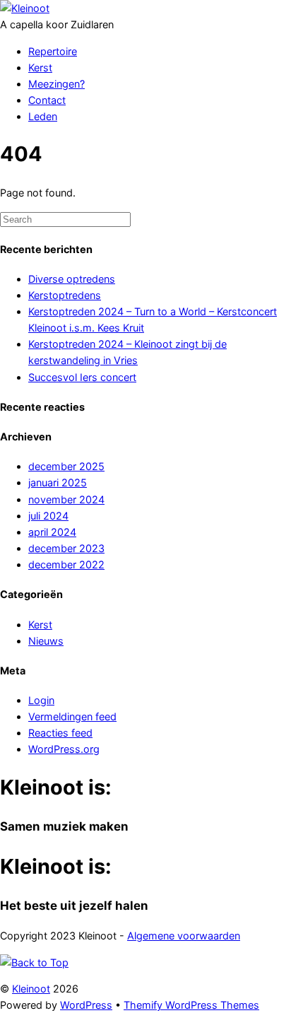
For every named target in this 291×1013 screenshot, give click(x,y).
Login (41, 700)
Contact (47, 100)
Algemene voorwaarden (183, 936)
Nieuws (46, 641)
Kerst (40, 68)
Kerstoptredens (64, 295)
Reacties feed (60, 733)
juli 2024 (48, 516)
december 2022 (66, 564)
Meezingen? (56, 84)
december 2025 (66, 466)
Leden (42, 116)
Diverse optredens (71, 279)
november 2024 (66, 499)
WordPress (86, 1005)
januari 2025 (57, 482)
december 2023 (66, 548)
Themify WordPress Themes (191, 1005)
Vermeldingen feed (72, 716)
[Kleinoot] (24, 8)
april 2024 (52, 532)
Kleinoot (31, 989)
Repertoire (52, 51)
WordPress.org (64, 749)
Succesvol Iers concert (82, 377)
